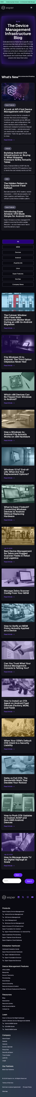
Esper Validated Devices (12, 955)
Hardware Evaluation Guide (10, 949)
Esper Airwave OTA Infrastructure (13, 926)
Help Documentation (8, 1006)
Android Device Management (14, 914)
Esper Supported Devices (13, 960)
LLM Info (4, 1058)
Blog (3, 998)
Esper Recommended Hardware (12, 952)
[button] (31, 7)
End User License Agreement (11, 1087)
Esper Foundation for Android (11, 929)
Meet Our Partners (8, 1069)
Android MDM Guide (11, 1023)
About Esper (6, 1038)
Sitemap (5, 1091)
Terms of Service (7, 1083)
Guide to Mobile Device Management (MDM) (16, 1021)
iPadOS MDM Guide (11, 1029)
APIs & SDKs (6, 970)
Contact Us (5, 1009)
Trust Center (6, 1055)
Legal (4, 1061)
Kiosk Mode (6, 981)
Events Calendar (7, 1047)
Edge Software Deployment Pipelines (14, 989)
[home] (8, 8)
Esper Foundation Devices (13, 957)
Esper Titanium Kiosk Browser (11, 937)
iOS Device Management (12, 917)
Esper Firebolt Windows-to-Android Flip (17, 932)
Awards (4, 1041)
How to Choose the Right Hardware (13, 1018)
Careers (4, 1044)
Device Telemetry (8, 975)
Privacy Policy (27, 1087)
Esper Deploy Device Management (13, 911)
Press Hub (5, 1049)
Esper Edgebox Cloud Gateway (12, 940)
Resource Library (7, 1003)
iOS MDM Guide (9, 1026)
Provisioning (6, 978)
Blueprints (5, 972)
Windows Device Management (14, 923)
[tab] (18, 242)
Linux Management (11, 920)
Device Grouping (7, 983)
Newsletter (6, 1001)
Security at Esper (7, 1052)
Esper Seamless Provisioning (11, 935)
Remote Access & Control (10, 986)
